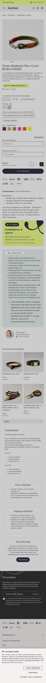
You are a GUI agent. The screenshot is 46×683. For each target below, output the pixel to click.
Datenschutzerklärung (17, 662)
